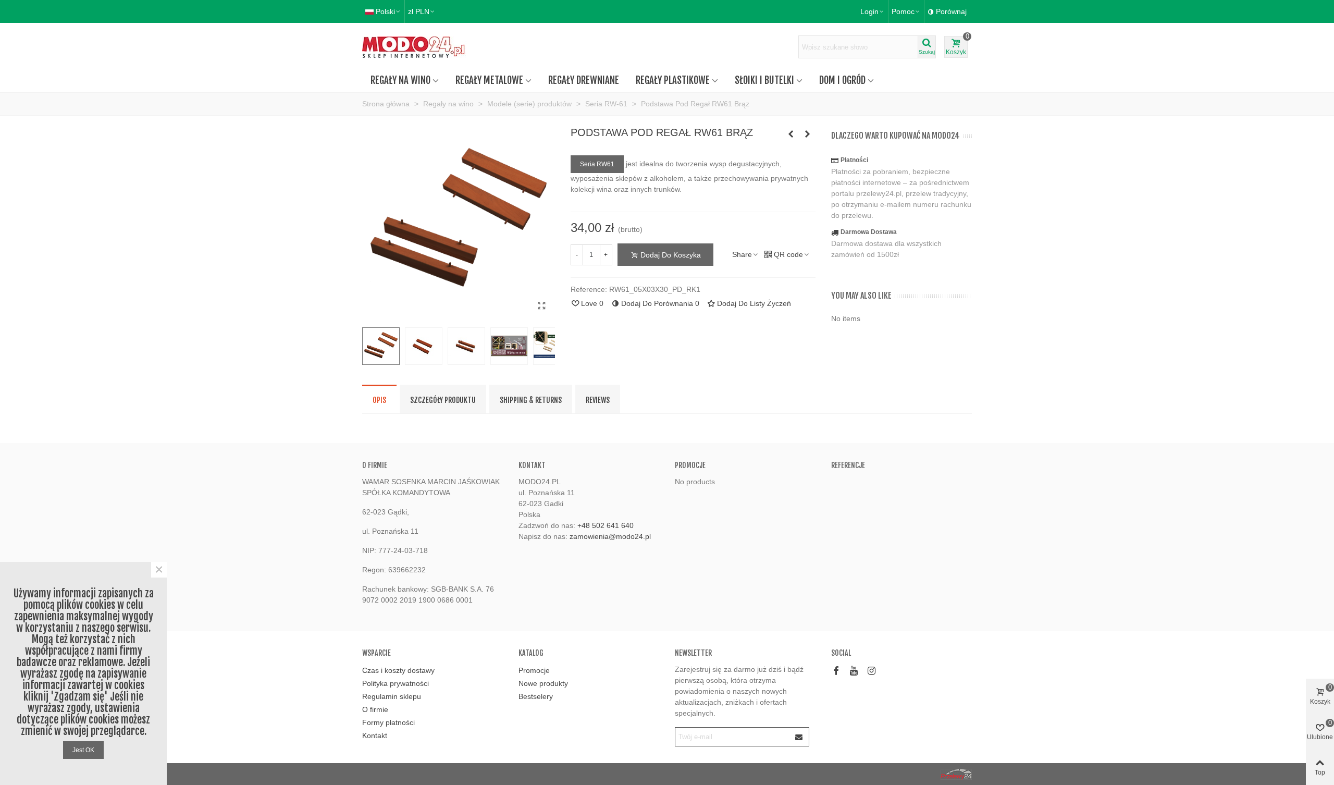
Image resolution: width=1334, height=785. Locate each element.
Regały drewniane (583, 80)
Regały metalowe (489, 80)
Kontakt (374, 735)
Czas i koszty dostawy (398, 670)
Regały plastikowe (673, 80)
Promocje (690, 465)
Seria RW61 (597, 164)
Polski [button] (385, 11)
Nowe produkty (543, 683)
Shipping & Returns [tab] (531, 400)
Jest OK (83, 750)
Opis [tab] (379, 400)
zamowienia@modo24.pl (610, 536)
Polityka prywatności (395, 683)
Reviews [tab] (598, 400)
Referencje (848, 465)
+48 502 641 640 (605, 525)
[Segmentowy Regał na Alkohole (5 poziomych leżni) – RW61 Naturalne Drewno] (791, 134)
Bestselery (535, 696)
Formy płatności (388, 722)
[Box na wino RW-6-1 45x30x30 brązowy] (808, 134)
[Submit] (799, 737)
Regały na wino (400, 80)
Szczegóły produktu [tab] (443, 400)
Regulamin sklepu (391, 696)
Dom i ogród (842, 80)
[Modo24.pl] (419, 47)
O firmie (375, 709)
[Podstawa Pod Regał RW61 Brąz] (542, 306)
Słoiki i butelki (764, 80)
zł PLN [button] (418, 11)
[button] (906, 11)
